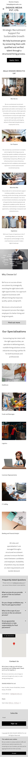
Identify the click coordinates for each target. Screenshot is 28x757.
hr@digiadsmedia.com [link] (16, 694)
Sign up (14, 724)
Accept (14, 753)
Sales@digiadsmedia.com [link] (14, 4)
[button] (4, 8)
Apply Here (14, 60)
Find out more (14, 323)
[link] (14, 9)
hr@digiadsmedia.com (18, 583)
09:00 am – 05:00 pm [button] (14, 703)
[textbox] (14, 718)
